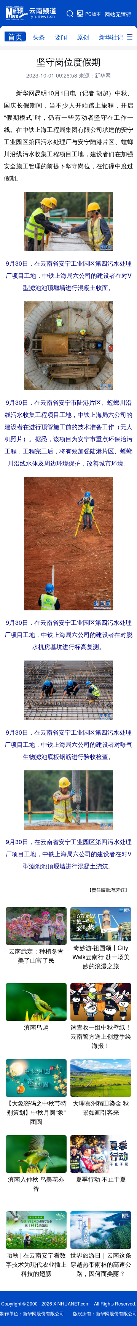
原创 (83, 37)
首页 (15, 36)
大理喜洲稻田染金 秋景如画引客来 (101, 1108)
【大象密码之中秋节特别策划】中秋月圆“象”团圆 (36, 1112)
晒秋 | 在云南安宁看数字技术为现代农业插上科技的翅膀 (36, 1264)
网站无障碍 (118, 14)
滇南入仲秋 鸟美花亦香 (36, 1184)
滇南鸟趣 (36, 1027)
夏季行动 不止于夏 (101, 1179)
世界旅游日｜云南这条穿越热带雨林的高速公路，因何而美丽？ (100, 1264)
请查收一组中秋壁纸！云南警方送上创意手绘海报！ (100, 1036)
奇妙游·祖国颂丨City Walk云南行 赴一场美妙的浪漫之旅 (101, 956)
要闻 (61, 37)
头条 (39, 37)
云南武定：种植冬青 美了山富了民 (36, 956)
